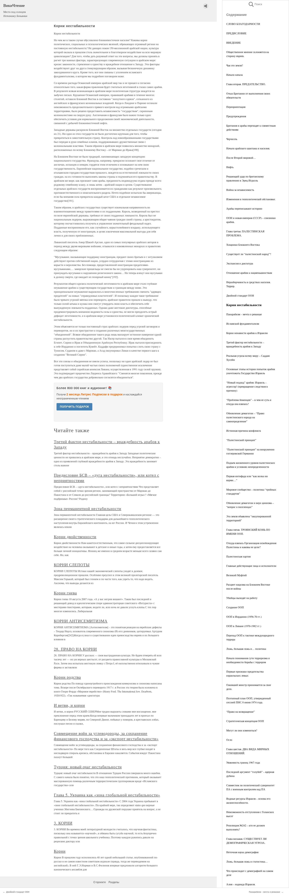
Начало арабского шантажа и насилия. (248, 148)
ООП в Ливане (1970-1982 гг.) (243, 626)
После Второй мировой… (241, 157)
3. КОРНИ (63, 823)
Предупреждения (236, 116)
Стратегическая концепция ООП (245, 721)
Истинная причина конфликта (243, 430)
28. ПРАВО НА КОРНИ (75, 649)
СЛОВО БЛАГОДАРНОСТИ (243, 24)
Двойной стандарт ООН (240, 295)
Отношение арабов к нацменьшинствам (249, 272)
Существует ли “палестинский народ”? (248, 254)
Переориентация (235, 107)
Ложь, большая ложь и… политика (246, 648)
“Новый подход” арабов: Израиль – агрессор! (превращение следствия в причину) (247, 386)
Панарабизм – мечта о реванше (244, 314)
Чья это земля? (234, 65)
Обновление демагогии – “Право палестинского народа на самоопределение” (245, 417)
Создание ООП (235, 607)
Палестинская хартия (238, 556)
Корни (60, 851)
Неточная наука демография (242, 852)
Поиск (255, 4)
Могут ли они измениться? (241, 730)
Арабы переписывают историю (244, 208)
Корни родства (67, 677)
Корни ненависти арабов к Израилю (247, 333)
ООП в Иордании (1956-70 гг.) (244, 616)
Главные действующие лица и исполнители (251, 566)
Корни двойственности (75, 536)
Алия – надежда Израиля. (240, 884)
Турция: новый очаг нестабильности (88, 766)
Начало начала (234, 74)
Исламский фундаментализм (242, 323)
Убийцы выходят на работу (241, 598)
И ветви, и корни (69, 705)
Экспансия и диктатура (239, 263)
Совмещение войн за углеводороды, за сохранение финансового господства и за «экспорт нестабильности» (106, 736)
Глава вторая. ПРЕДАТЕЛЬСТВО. (246, 84)
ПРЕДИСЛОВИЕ (236, 33)
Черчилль (231, 139)
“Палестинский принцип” (241, 440)
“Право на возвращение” (240, 711)
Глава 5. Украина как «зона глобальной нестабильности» (107, 794)
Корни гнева (65, 592)
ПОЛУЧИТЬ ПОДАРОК (74, 406)
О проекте (99, 882)
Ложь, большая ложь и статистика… (247, 861)
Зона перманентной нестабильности (87, 508)
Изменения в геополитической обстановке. (251, 199)
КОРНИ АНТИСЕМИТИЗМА (80, 621)
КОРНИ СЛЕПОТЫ (71, 564)
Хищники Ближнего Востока (243, 244)
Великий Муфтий (236, 575)
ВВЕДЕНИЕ (233, 42)
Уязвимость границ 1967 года (243, 762)
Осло (229, 739)
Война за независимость (240, 190)
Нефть (229, 167)
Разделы (114, 882)
